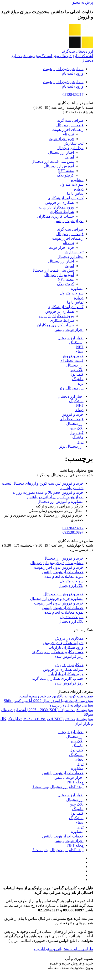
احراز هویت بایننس (68, 221)
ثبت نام (68, 134)
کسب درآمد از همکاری (65, 198)
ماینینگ (77, 379)
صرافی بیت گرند (70, 120)
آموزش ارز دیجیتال (59, 166)
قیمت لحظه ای (71, 361)
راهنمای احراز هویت (67, 130)
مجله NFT (66, 171)
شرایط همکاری (62, 212)
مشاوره (77, 180)
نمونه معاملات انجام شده (63, 576)
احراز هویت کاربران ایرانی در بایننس (55, 497)
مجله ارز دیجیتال (70, 148)
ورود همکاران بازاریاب (56, 207)
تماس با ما (75, 193)
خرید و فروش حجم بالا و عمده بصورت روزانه (47, 492)
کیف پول (76, 374)
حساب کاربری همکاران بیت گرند (57, 652)
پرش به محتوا (82, 2)
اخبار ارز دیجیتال (61, 152)
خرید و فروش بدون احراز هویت (58, 567)
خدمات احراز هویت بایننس (62, 572)
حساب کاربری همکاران (55, 216)
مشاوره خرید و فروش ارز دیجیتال (56, 563)
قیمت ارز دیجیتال (69, 125)
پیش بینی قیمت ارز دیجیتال (52, 161)
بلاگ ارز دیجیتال (71, 586)
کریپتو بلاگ (65, 175)
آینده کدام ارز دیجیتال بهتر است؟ (57, 787)
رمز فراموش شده (69, 656)
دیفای (79, 351)
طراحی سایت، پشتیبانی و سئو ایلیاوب (63, 949)
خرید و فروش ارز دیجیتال (63, 558)
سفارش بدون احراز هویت (63, 69)
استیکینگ (76, 343)
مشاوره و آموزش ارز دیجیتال (60, 502)
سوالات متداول (71, 184)
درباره (78, 189)
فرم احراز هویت (61, 139)
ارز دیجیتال (74, 365)
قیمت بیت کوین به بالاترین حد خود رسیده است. (56, 696)
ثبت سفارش (73, 143)
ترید (80, 383)
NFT (79, 347)
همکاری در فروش (59, 203)
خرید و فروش (72, 356)
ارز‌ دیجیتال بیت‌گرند (77, 51)
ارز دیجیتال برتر (71, 388)
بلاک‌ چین (76, 370)
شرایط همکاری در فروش (63, 643)
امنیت (69, 157)
